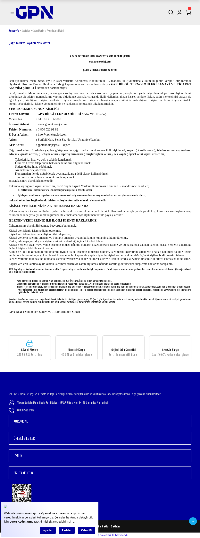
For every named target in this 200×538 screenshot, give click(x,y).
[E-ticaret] (99, 535)
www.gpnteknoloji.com (64, 93)
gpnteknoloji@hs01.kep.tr (54, 145)
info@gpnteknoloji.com (52, 134)
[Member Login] (180, 12)
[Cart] (188, 12)
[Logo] (34, 11)
